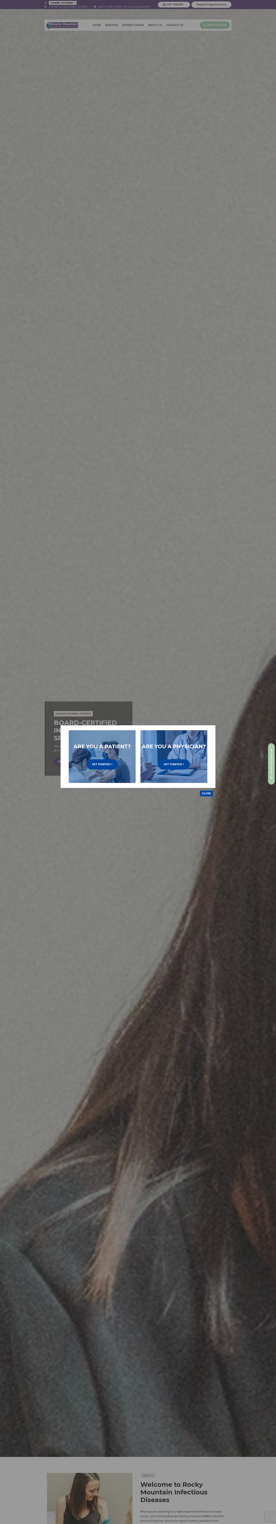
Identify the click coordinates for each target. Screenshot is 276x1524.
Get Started (101, 764)
